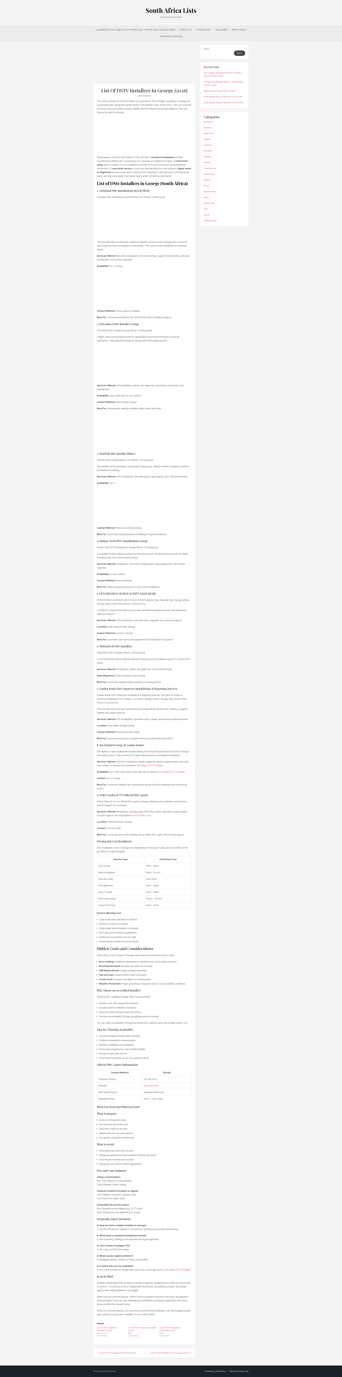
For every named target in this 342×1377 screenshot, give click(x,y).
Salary (206, 197)
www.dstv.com (151, 1085)
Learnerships (209, 174)
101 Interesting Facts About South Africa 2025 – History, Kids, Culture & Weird (135, 30)
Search (207, 49)
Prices (206, 186)
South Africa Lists (171, 10)
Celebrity (208, 145)
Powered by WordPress (215, 1371)
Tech (206, 209)
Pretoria (207, 180)
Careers (207, 139)
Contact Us (185, 30)
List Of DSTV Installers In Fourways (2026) (170, 1353)
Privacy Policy (239, 30)
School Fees (209, 203)
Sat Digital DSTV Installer (149, 765)
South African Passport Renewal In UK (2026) (223, 97)
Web (141, 197)
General (207, 162)
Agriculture (208, 122)
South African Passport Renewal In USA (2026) (223, 103)
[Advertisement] (144, 64)
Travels (207, 215)
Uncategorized (210, 221)
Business (207, 128)
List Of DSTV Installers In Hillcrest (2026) (118, 1353)
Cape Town (208, 133)
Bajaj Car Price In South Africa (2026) (219, 91)
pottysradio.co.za (141, 815)
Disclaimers (221, 30)
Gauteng (207, 157)
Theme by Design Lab (238, 1371)
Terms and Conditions (171, 36)
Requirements (210, 192)
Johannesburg (210, 168)
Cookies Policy (203, 30)
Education (208, 151)
